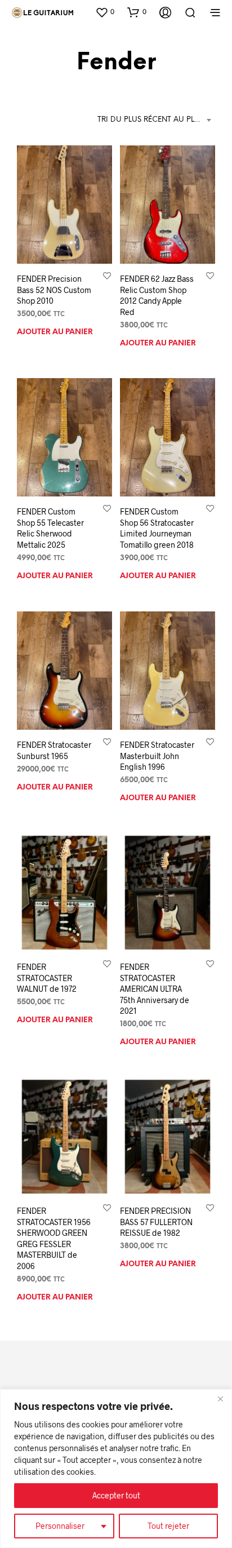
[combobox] (156, 120)
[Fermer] (220, 1398)
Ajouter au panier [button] (55, 332)
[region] (116, 1468)
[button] (104, 11)
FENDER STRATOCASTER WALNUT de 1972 (47, 977)
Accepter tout (116, 1495)
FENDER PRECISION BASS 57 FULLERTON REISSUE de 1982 (156, 1221)
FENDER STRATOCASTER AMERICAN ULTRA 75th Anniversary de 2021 (154, 988)
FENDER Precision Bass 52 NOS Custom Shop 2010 (54, 289)
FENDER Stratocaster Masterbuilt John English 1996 (157, 755)
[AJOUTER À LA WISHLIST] (107, 275)
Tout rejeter (168, 1526)
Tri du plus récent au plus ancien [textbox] (156, 119)
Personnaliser (59, 1526)
